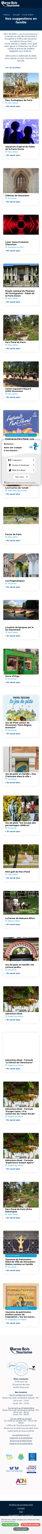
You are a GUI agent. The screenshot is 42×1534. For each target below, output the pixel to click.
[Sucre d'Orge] (21, 662)
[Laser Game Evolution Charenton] (21, 227)
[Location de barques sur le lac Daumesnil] (21, 613)
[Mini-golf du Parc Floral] (21, 857)
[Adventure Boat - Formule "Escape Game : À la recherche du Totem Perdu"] (21, 1094)
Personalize (21, 1529)
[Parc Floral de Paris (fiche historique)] (21, 1195)
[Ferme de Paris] (21, 520)
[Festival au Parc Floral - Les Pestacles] (21, 423)
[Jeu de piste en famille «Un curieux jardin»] (21, 950)
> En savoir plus (12, 106)
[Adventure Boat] (21, 999)
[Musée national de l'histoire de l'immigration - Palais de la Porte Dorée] (21, 276)
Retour (7, 15)
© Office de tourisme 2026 (21, 1505)
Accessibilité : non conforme (21, 1515)
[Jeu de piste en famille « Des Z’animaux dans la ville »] (21, 759)
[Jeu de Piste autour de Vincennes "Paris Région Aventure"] (21, 708)
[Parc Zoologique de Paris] (21, 86)
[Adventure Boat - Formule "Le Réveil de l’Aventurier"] (21, 1045)
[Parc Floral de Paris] (21, 328)
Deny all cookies (31, 1525)
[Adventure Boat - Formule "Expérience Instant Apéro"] (21, 1146)
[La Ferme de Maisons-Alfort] (21, 904)
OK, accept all (11, 1525)
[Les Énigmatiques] (21, 566)
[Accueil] (9, 3)
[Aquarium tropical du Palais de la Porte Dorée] (21, 132)
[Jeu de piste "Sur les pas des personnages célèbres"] (21, 808)
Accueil (16, 15)
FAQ (21, 1512)
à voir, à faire (27, 15)
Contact (21, 1508)
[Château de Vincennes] (21, 181)
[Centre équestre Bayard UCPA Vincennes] (21, 374)
